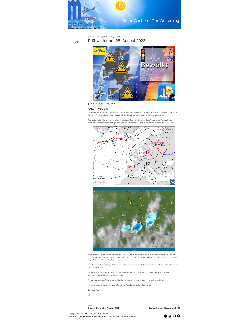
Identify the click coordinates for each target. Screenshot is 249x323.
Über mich (82, 316)
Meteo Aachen (73, 316)
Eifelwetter (89, 316)
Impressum (124, 316)
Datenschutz (133, 316)
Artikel (118, 37)
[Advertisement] (103, 32)
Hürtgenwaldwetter (100, 316)
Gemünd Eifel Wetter (113, 316)
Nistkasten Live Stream (76, 319)
